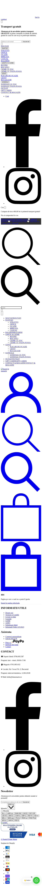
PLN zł (18, 818)
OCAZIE (4, 55)
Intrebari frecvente (11, 645)
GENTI (4, 73)
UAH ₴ (10, 820)
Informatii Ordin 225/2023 (14, 627)
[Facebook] (23, 167)
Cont (7, 96)
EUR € (18, 816)
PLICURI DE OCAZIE (9, 76)
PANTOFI (5, 48)
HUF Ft (30, 816)
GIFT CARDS (6, 90)
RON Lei (11, 804)
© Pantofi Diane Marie (9, 839)
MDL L (4, 818)
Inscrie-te (26, 802)
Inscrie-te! (26, 41)
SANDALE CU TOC (9, 84)
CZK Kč (4, 816)
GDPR (7, 621)
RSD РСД (32, 818)
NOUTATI (5, 46)
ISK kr (36, 816)
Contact (8, 647)
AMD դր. (10, 813)
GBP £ (24, 816)
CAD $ (25, 813)
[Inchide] (2, 21)
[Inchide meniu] (2, 44)
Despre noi (9, 613)
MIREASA (5, 57)
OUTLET (4, 88)
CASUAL (4, 59)
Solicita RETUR (11, 639)
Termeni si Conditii (12, 615)
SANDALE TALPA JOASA (11, 86)
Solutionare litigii (11, 625)
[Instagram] (23, 203)
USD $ (16, 820)
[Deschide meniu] (2, 313)
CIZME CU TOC (7, 69)
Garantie (8, 619)
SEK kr (4, 820)
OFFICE (4, 53)
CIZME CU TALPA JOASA (11, 71)
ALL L (4, 813)
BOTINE (4, 65)
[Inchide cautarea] (2, 310)
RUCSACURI (6, 80)
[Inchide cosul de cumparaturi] (5, 207)
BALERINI (5, 61)
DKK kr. (11, 816)
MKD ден (11, 818)
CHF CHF (32, 813)
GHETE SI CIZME (8, 63)
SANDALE (5, 82)
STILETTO (5, 50)
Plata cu (8, 643)
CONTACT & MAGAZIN (10, 92)
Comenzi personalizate (13, 637)
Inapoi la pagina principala (10, 603)
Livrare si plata (10, 617)
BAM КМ (18, 813)
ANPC (7, 623)
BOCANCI (5, 67)
